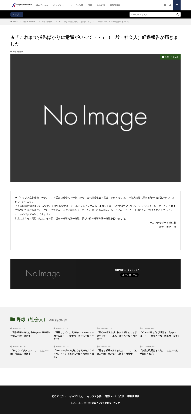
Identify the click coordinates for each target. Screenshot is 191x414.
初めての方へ (42, 5)
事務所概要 (115, 5)
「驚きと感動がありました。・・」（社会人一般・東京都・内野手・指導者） (117, 352)
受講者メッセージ (30, 21)
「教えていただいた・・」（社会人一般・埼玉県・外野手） (29, 352)
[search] (178, 14)
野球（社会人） (48, 21)
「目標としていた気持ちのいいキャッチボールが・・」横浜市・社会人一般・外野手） (74, 335)
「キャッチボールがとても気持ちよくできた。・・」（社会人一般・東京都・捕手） (74, 353)
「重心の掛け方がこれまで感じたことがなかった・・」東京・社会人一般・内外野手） (117, 335)
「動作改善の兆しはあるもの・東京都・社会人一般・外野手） (30, 334)
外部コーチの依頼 (96, 5)
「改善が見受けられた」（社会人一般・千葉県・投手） (160, 352)
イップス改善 (77, 5)
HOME (16, 21)
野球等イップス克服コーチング (104, 403)
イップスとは (59, 5)
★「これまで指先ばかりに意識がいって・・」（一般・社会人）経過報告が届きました (94, 21)
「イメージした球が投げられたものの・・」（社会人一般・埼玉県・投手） (160, 334)
